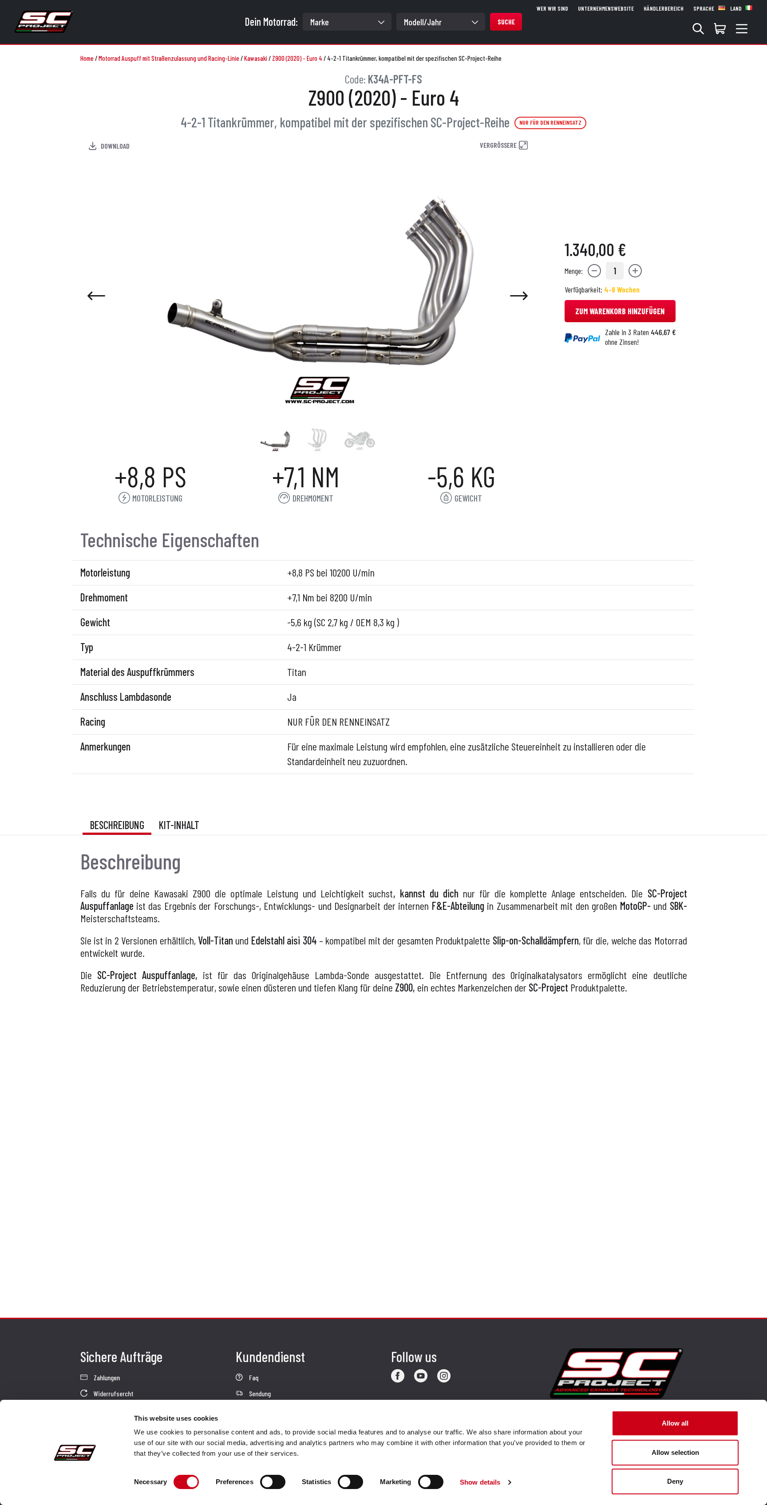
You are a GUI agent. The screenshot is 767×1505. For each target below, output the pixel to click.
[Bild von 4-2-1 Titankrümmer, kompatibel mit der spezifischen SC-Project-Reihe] (275, 439)
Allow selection (675, 1452)
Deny (675, 1481)
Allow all (675, 1423)
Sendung (259, 1393)
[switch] (272, 1482)
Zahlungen (106, 1377)
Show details (480, 1482)
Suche (506, 22)
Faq (253, 1377)
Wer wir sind (552, 8)
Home (87, 58)
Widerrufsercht (113, 1393)
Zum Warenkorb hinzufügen (619, 311)
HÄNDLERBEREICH (664, 8)
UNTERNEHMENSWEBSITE (606, 8)
